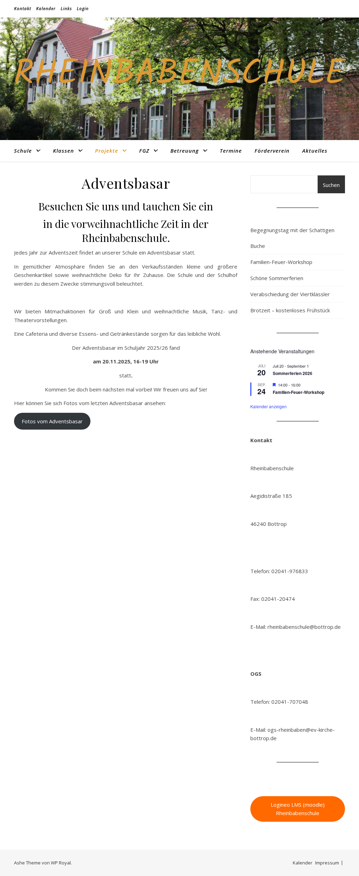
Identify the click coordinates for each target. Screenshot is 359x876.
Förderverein (272, 150)
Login (83, 9)
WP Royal (61, 863)
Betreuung (184, 150)
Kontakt (22, 9)
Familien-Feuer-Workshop (281, 261)
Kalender (46, 9)
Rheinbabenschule (179, 74)
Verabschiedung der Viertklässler (290, 294)
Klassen (63, 150)
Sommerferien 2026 (292, 373)
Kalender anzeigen (268, 406)
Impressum (327, 863)
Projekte (106, 150)
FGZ (144, 150)
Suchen (331, 184)
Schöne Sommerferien (276, 277)
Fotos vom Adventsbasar (52, 421)
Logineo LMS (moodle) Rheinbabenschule (298, 809)
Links (66, 9)
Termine (231, 150)
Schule (23, 150)
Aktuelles (314, 150)
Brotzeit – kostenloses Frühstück (290, 310)
